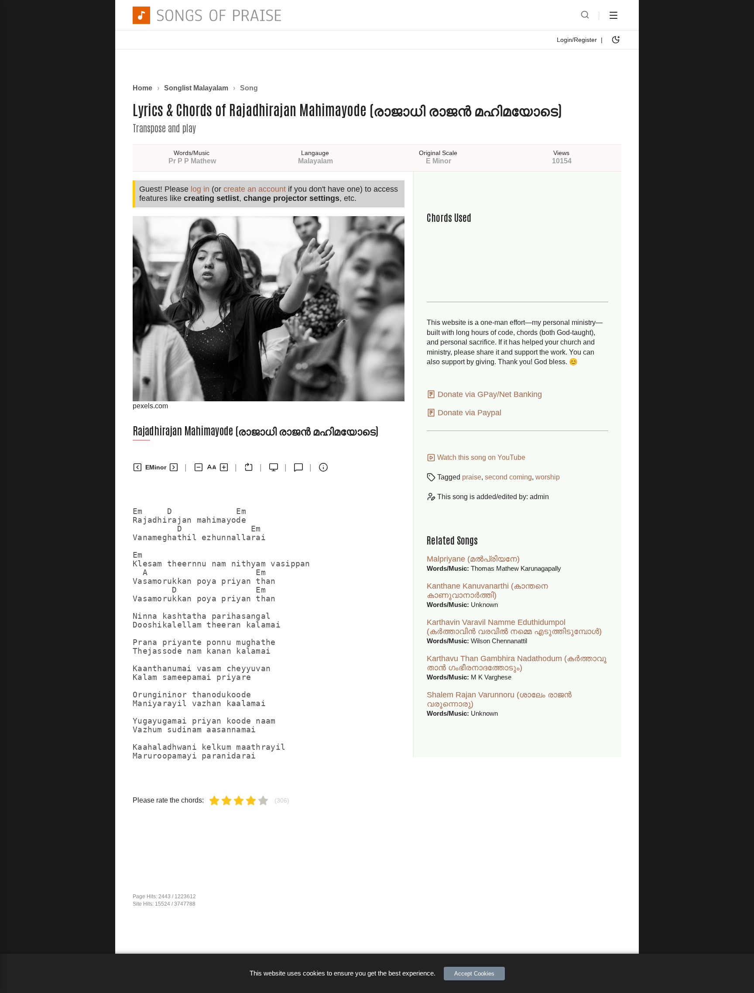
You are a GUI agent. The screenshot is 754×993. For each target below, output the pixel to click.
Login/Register (577, 39)
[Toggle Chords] (249, 467)
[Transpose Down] (137, 467)
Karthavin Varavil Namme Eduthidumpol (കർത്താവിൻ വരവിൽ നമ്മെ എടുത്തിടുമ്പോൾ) (514, 627)
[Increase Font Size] (224, 467)
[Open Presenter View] (273, 467)
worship (547, 477)
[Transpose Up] (173, 467)
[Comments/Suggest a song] (298, 467)
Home (142, 88)
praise (471, 477)
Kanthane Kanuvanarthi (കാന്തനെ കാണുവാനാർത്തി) (487, 591)
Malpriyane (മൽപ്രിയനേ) (473, 559)
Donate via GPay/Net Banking (488, 394)
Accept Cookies (474, 973)
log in (200, 189)
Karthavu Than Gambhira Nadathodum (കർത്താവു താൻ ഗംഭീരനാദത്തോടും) (517, 663)
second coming (508, 477)
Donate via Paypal (468, 412)
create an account (254, 189)
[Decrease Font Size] (198, 467)
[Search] (585, 15)
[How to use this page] (323, 467)
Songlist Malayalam (196, 88)
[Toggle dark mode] (615, 39)
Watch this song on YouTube (480, 457)
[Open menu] (613, 15)
